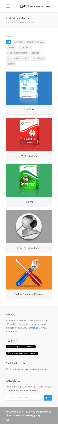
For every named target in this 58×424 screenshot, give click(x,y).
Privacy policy (33, 415)
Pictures (35, 52)
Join (48, 397)
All (8, 41)
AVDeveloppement (41, 411)
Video (25, 58)
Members (18, 41)
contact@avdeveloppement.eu (32, 369)
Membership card (36, 41)
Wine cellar (24, 47)
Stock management (17, 52)
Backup (11, 63)
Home (23, 22)
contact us (32, 327)
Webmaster (13, 58)
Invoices (11, 47)
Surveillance (38, 58)
